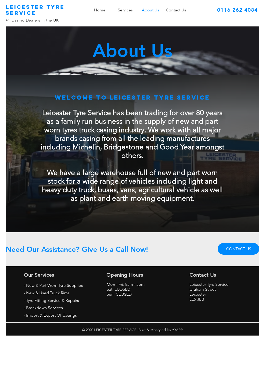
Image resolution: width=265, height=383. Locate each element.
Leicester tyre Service (35, 10)
